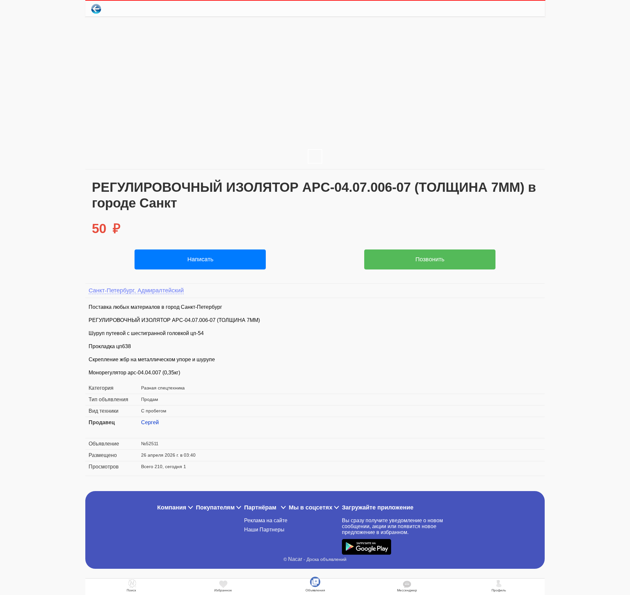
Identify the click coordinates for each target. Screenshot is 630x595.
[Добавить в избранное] (513, 8)
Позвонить (429, 259)
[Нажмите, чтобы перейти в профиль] (146, 430)
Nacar (295, 559)
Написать (200, 259)
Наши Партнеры (264, 529)
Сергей (150, 422)
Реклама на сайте (265, 520)
